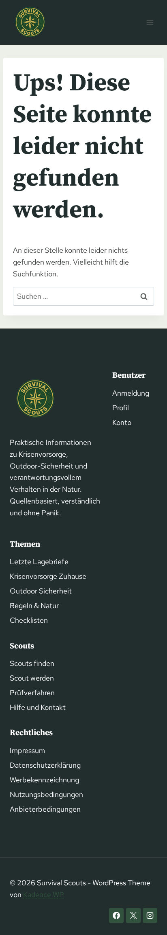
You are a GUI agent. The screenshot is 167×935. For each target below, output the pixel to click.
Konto (121, 422)
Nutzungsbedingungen (46, 794)
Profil (120, 407)
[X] (133, 915)
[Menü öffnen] (149, 22)
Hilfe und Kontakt (38, 707)
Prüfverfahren (32, 692)
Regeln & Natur (34, 605)
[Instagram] (150, 915)
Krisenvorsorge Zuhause (48, 576)
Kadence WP (43, 894)
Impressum (27, 750)
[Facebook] (116, 915)
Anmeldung (130, 393)
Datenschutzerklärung (45, 765)
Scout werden (32, 678)
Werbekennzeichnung (44, 779)
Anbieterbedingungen (45, 809)
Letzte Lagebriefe (39, 561)
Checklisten (29, 620)
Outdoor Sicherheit (41, 591)
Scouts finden (32, 663)
